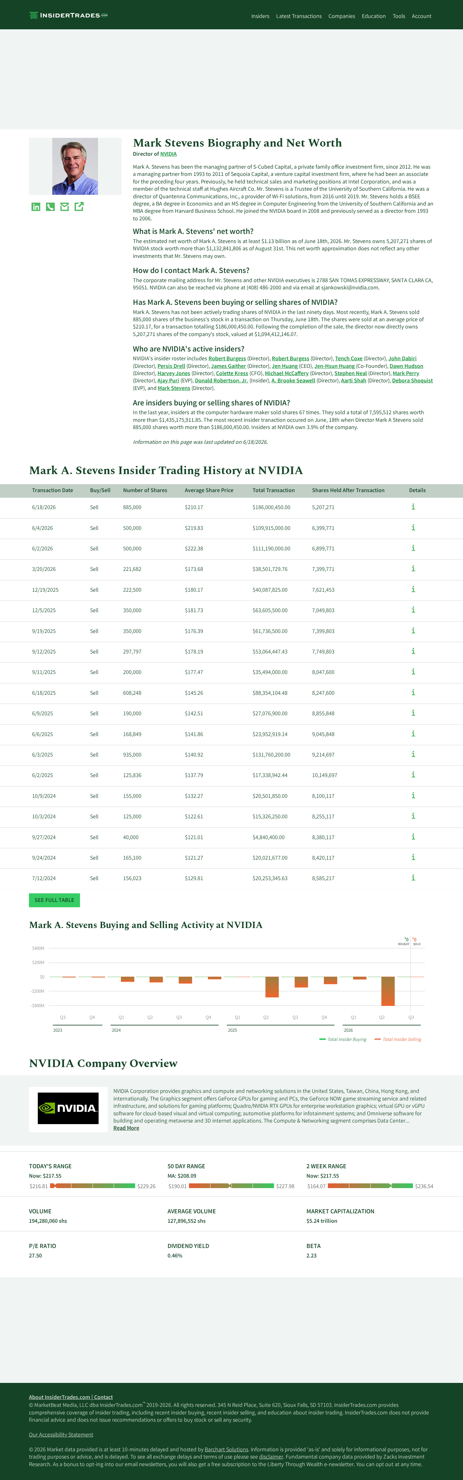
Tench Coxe (349, 359)
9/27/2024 (44, 838)
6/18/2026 (44, 508)
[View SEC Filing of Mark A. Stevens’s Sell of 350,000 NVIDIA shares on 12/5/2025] (413, 613)
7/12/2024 (44, 879)
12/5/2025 (44, 611)
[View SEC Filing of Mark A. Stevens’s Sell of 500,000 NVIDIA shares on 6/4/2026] (413, 530)
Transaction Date (52, 491)
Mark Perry (406, 374)
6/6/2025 (42, 735)
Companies (342, 17)
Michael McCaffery (287, 374)
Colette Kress (232, 374)
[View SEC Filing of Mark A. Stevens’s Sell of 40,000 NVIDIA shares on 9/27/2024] (413, 840)
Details (417, 491)
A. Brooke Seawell (293, 381)
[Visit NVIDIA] (78, 208)
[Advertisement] (218, 79)
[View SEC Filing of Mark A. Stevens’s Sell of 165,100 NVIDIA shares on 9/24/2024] (413, 860)
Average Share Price (209, 491)
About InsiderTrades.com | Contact (71, 1398)
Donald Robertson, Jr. (221, 381)
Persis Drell (171, 367)
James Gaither (228, 367)
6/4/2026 (42, 529)
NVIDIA (168, 154)
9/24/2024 (44, 858)
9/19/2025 (44, 632)
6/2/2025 (42, 776)
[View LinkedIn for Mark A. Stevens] (36, 208)
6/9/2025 (42, 714)
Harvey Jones (173, 374)
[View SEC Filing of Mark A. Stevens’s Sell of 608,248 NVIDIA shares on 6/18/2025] (413, 695)
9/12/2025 (44, 652)
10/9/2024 (44, 796)
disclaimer (271, 1457)
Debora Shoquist (412, 381)
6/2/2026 (42, 549)
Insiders (260, 17)
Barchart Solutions (226, 1450)
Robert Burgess (227, 359)
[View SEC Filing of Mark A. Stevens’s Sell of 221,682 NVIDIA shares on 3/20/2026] (413, 571)
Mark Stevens (174, 389)
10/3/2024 (44, 817)
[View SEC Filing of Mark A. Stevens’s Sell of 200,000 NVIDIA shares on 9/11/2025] (413, 674)
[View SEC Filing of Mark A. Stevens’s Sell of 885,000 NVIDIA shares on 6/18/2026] (413, 510)
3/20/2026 (44, 570)
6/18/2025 (44, 693)
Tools (399, 17)
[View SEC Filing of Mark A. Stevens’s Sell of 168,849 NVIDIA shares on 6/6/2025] (413, 737)
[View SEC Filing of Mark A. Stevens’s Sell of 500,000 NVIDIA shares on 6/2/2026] (413, 551)
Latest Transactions (299, 17)
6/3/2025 (42, 755)
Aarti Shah (353, 381)
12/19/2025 (45, 590)
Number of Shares (145, 491)
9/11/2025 (44, 673)
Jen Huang (285, 367)
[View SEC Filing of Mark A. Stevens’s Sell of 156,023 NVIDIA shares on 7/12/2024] (413, 881)
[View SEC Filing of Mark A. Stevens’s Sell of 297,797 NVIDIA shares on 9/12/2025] (413, 654)
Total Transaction (274, 491)
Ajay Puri (168, 381)
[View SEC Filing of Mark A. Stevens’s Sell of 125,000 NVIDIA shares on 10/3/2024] (413, 819)
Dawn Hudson (406, 367)
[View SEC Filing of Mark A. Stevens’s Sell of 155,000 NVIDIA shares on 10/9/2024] (413, 798)
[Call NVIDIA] (50, 208)
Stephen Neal (350, 374)
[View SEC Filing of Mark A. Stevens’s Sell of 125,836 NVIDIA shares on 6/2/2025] (413, 778)
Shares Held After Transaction (348, 491)
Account (422, 17)
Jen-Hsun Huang (334, 367)
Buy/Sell (100, 491)
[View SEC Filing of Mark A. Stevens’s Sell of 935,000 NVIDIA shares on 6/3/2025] (413, 757)
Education (374, 17)
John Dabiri (402, 359)
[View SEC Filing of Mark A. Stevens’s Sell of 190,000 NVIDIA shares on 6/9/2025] (413, 716)
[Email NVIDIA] (64, 208)
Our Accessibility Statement (61, 1435)
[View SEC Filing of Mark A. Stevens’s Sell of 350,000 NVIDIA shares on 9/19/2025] (413, 634)
